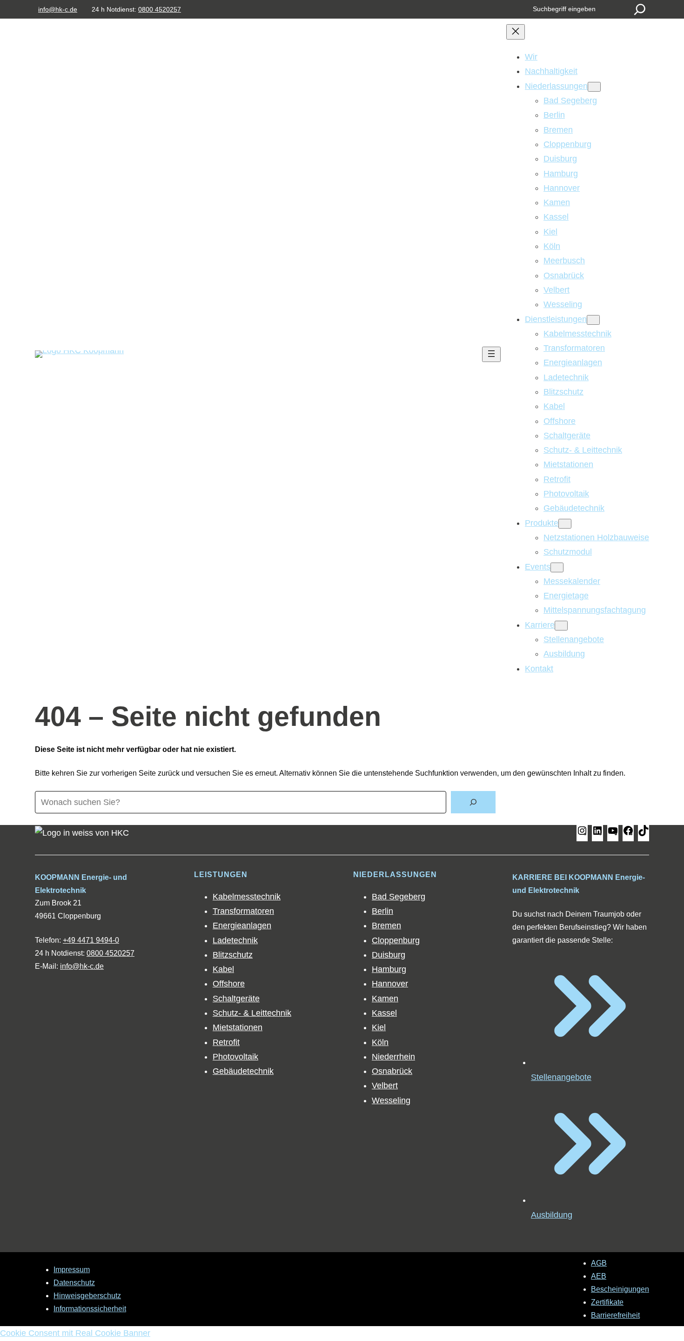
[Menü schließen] (515, 32)
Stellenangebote (561, 1077)
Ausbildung (551, 1215)
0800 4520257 (159, 9)
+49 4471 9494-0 (91, 940)
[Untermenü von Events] (556, 567)
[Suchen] (639, 9)
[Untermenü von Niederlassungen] (594, 87)
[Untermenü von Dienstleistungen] (593, 320)
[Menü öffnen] (491, 354)
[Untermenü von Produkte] (564, 524)
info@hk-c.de (57, 9)
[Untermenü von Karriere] (561, 625)
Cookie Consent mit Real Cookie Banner (75, 1333)
